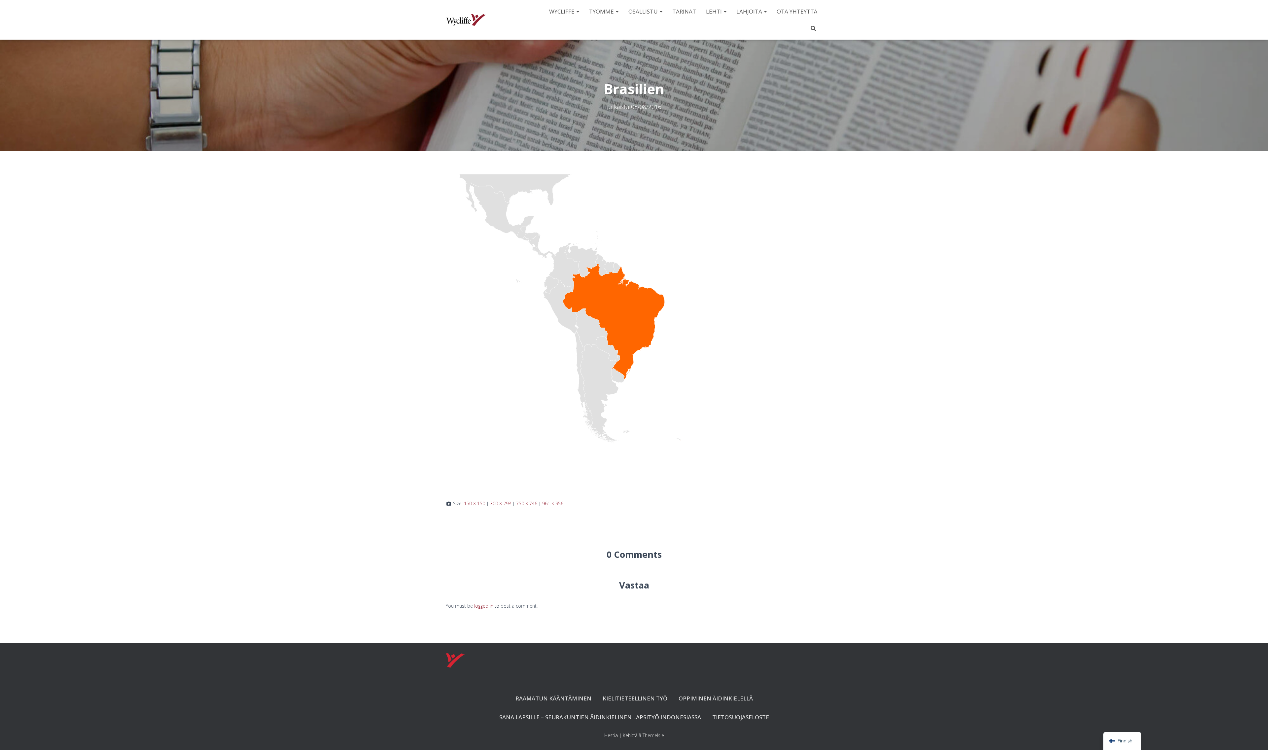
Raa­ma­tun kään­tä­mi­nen (553, 698)
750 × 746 (526, 503)
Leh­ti (714, 11)
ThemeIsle (653, 735)
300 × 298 (500, 503)
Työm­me (602, 11)
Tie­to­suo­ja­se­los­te (740, 717)
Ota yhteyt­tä (797, 11)
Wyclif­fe (562, 11)
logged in (483, 606)
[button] (577, 11)
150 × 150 (474, 503)
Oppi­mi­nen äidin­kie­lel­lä (716, 698)
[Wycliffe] (466, 20)
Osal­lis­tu (643, 11)
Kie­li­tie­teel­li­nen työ (635, 698)
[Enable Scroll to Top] (1255, 737)
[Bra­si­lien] (604, 332)
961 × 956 (552, 503)
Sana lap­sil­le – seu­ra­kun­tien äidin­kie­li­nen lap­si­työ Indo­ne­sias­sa (600, 717)
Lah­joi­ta (749, 11)
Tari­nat (684, 11)
